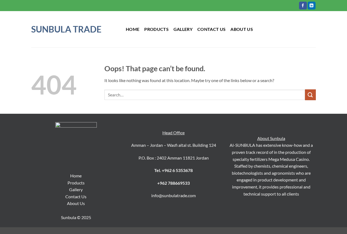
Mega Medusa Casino (288, 159)
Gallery (76, 189)
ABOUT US (241, 29)
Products (76, 182)
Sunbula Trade (66, 29)
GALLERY (183, 29)
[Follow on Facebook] (303, 6)
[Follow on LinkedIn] (312, 6)
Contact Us (75, 196)
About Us (76, 203)
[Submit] (310, 94)
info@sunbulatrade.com (173, 195)
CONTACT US (211, 29)
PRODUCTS (156, 29)
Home (132, 29)
